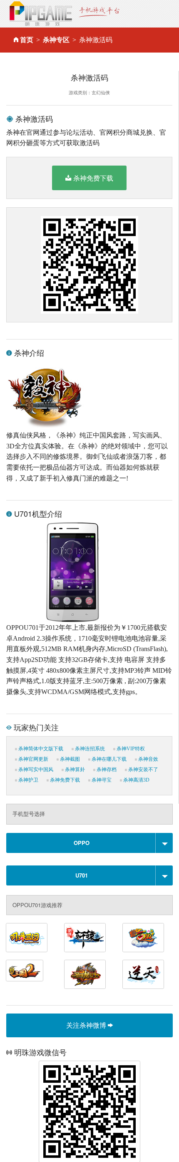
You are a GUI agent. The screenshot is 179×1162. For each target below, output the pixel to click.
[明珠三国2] (24, 970)
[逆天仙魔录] (143, 974)
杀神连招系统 (89, 749)
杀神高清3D (135, 780)
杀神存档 (106, 769)
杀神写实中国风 (35, 769)
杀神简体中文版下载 (40, 749)
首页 (26, 39)
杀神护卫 (27, 780)
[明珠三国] (26, 937)
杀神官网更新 (32, 759)
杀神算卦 (74, 769)
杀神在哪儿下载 (108, 759)
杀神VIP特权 (130, 749)
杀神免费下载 (93, 178)
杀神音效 (147, 759)
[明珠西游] (143, 937)
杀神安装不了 (142, 769)
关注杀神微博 (87, 1025)
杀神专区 (56, 39)
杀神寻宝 (101, 780)
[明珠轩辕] (85, 937)
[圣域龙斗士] (85, 974)
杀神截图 (69, 759)
